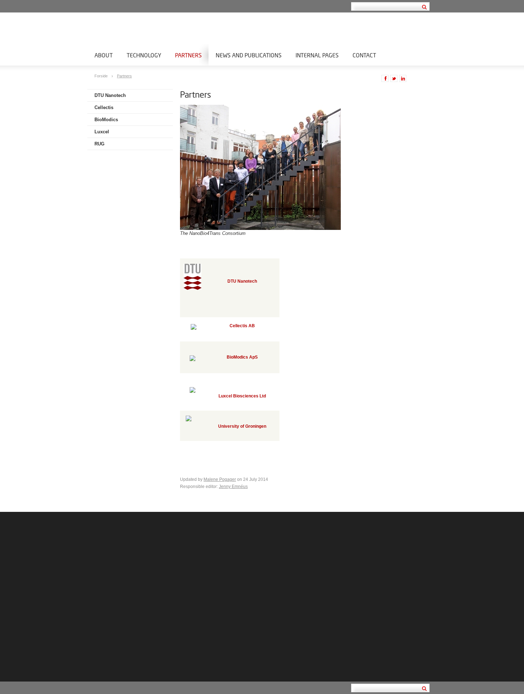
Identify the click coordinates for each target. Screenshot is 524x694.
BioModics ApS (242, 357)
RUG (99, 143)
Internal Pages (317, 55)
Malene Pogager (220, 479)
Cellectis (103, 107)
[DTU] (192, 288)
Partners (188, 55)
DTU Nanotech (110, 95)
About (103, 55)
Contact (364, 55)
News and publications (249, 55)
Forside (101, 76)
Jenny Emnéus (233, 486)
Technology (144, 55)
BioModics (106, 119)
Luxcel (101, 131)
